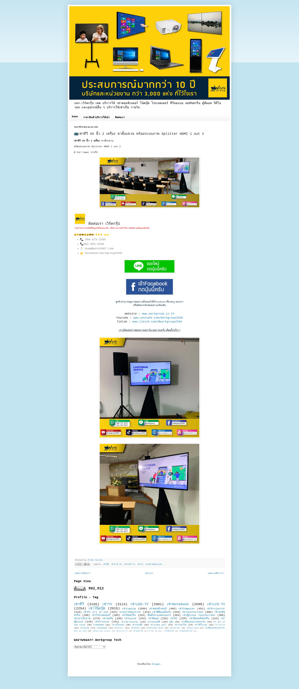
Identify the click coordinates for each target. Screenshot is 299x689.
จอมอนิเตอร (102, 628)
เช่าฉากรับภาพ (82, 618)
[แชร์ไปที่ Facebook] (85, 564)
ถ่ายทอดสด (98, 625)
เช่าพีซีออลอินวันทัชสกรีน (193, 622)
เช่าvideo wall (158, 625)
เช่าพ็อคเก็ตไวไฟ (185, 631)
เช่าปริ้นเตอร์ (118, 625)
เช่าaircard (193, 628)
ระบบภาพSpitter (153, 564)
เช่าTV (140, 564)
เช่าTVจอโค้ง (180, 625)
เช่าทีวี (106, 564)
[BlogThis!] (79, 564)
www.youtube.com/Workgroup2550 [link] (158, 317)
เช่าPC (174, 618)
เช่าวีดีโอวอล (201, 625)
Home (75, 116)
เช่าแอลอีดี (137, 625)
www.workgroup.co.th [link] (158, 313)
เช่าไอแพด (84, 628)
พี (149, 631)
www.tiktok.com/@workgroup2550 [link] (157, 321)
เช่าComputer (187, 608)
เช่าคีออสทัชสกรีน (199, 618)
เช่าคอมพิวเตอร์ (158, 608)
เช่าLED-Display (129, 622)
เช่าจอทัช (107, 618)
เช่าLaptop (129, 608)
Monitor (119, 628)
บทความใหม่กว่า (82, 573)
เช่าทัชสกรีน (129, 615)
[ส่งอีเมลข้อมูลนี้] (76, 564)
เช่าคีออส (153, 618)
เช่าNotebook (178, 604)
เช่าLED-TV (129, 564)
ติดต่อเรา (120, 117)
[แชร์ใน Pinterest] (88, 564)
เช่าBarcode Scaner (102, 631)
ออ (156, 631)
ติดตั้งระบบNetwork (159, 615)
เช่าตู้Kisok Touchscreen (199, 615)
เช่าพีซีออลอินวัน (161, 612)
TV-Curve (220, 625)
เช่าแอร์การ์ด (138, 631)
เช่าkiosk (130, 618)
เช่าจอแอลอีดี (153, 622)
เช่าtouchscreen (192, 612)
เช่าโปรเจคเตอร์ (101, 615)
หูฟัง (171, 622)
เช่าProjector (216, 608)
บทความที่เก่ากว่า (216, 573)
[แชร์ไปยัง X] (82, 564)
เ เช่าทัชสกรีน (168, 631)
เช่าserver (175, 628)
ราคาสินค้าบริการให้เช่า (96, 117)
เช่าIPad (135, 628)
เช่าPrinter (102, 621)
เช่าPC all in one (95, 612)
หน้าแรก (149, 573)
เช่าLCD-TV (116, 564)
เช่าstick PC (122, 631)
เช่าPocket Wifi (155, 628)
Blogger (156, 664)
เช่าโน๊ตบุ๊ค (97, 608)
